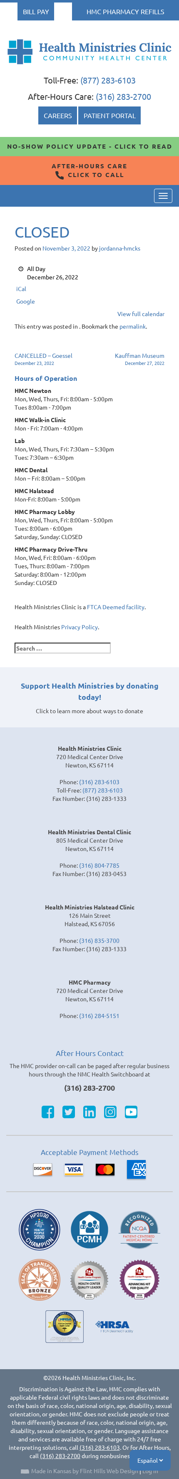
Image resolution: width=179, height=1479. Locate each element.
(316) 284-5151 (99, 1015)
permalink (132, 326)
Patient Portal (110, 115)
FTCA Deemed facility (115, 606)
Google (25, 301)
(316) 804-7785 (99, 865)
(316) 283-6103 (99, 781)
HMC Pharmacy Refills (125, 11)
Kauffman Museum (139, 359)
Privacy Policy (79, 627)
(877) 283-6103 (108, 80)
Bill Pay (36, 11)
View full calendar (140, 313)
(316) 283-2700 (123, 96)
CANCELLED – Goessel (43, 359)
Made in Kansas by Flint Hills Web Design (84, 1470)
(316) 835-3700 (99, 940)
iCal (21, 288)
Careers (58, 115)
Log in (150, 1470)
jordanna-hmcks (119, 248)
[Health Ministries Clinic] (89, 52)
